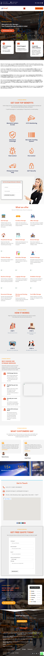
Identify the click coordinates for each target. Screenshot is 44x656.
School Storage (34, 239)
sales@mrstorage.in (10, 644)
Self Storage (4, 220)
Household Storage (6, 239)
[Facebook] (17, 523)
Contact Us (30, 649)
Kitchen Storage (20, 239)
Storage (24, 649)
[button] (24, 8)
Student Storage (35, 257)
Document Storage (6, 294)
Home (13, 649)
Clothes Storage (5, 257)
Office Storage (34, 220)
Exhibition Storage (35, 276)
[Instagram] (19, 523)
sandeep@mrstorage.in (19, 644)
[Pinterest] (24, 523)
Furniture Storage (21, 220)
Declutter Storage (21, 257)
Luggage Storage (20, 276)
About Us (18, 649)
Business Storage (6, 276)
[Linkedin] (21, 523)
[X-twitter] (23, 523)
